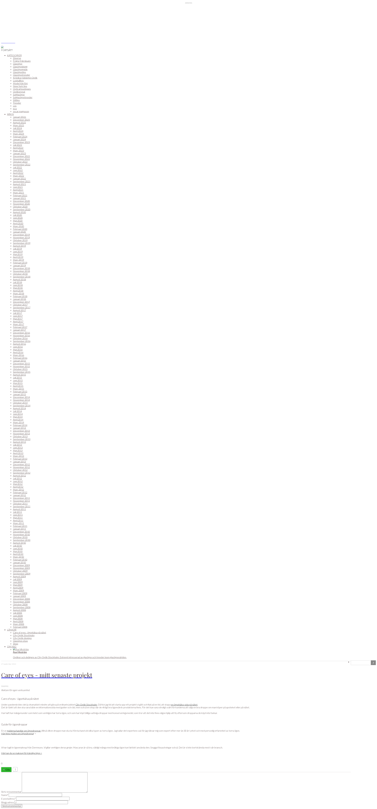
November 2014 (21, 399)
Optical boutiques (22, 88)
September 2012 (21, 472)
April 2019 (18, 257)
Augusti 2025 (19, 122)
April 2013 (18, 453)
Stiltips (16, 100)
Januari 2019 (19, 265)
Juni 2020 (18, 217)
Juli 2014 (17, 411)
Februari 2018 (20, 296)
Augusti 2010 (19, 542)
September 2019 (21, 243)
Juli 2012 (17, 478)
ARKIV (10, 114)
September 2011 (21, 506)
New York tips (20, 86)
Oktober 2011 (20, 503)
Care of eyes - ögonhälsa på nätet (29, 632)
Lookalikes (18, 80)
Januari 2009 (19, 596)
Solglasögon (19, 94)
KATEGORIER (14, 55)
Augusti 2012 (19, 475)
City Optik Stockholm (23, 635)
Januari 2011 (19, 528)
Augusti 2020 (19, 212)
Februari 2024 (20, 136)
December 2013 (21, 430)
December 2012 (21, 464)
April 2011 (18, 520)
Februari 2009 (20, 593)
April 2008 (18, 621)
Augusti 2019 (19, 245)
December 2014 (21, 397)
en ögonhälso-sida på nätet (184, 704)
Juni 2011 (18, 514)
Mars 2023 (18, 150)
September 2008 (21, 607)
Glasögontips (19, 72)
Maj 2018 (18, 287)
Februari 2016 (20, 357)
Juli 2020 (17, 215)
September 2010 (21, 540)
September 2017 (21, 307)
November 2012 (21, 467)
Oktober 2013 (20, 436)
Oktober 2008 (20, 604)
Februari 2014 (20, 425)
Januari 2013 (19, 461)
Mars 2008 (18, 624)
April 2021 (18, 189)
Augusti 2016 (19, 343)
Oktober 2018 (20, 273)
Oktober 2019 (20, 240)
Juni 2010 (18, 548)
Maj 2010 (18, 551)
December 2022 (21, 156)
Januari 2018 (19, 299)
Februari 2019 (20, 262)
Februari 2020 (20, 229)
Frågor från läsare (22, 60)
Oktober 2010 (20, 537)
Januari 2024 (19, 139)
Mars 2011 (18, 523)
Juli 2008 (17, 612)
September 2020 (21, 209)
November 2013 (21, 433)
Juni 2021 (18, 187)
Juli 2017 (17, 313)
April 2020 (18, 223)
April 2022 (18, 173)
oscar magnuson (21, 111)
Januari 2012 (19, 495)
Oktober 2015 (20, 369)
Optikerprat (19, 91)
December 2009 (21, 565)
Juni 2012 (18, 481)
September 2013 (21, 439)
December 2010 (21, 531)
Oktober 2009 (20, 570)
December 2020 (21, 201)
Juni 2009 (18, 582)
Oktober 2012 (20, 470)
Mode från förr (20, 83)
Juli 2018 (17, 282)
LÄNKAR (11, 629)
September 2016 (21, 341)
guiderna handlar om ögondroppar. (24, 730)
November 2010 (21, 534)
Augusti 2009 (19, 576)
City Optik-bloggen (22, 638)
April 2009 (18, 587)
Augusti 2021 (19, 184)
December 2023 (21, 142)
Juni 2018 (18, 285)
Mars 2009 (18, 590)
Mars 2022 (18, 175)
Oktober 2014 (20, 402)
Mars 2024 (18, 133)
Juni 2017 (18, 315)
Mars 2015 (18, 388)
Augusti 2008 (19, 610)
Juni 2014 (18, 413)
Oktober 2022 (20, 161)
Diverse (17, 58)
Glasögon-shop (20, 640)
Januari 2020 (19, 231)
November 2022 (21, 158)
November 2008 (21, 601)
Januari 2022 (19, 178)
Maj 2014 (18, 416)
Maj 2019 (18, 254)
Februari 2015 (20, 391)
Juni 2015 (18, 380)
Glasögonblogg (20, 66)
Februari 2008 (20, 626)
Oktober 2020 (20, 206)
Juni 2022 (18, 170)
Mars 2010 (18, 556)
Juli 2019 (17, 248)
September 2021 (21, 181)
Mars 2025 (18, 125)
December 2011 (21, 498)
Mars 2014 (18, 422)
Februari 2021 (20, 195)
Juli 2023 (17, 144)
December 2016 (21, 332)
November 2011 (21, 500)
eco (15, 108)
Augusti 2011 (19, 509)
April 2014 (18, 419)
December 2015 (21, 363)
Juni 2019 (18, 251)
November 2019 (21, 237)
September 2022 (21, 164)
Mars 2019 (18, 259)
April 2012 (18, 486)
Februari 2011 (20, 526)
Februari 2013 (20, 458)
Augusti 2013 (19, 441)
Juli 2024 (17, 128)
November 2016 (21, 335)
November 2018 (21, 271)
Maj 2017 (18, 318)
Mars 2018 (18, 293)
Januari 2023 (19, 153)
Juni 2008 (18, 615)
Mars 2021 (18, 192)
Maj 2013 (18, 450)
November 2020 (21, 203)
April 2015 (18, 385)
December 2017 (21, 301)
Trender (17, 102)
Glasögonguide (20, 69)
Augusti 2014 (19, 408)
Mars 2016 (18, 355)
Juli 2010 (17, 545)
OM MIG (11, 646)
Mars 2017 (18, 324)
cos (14, 105)
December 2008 (21, 598)
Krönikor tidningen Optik (25, 77)
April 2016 (18, 352)
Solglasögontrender (22, 97)
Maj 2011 (18, 517)
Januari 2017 (19, 329)
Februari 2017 (20, 327)
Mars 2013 (18, 455)
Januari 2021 (19, 198)
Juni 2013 (18, 447)
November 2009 (21, 568)
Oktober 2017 (20, 304)
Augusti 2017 (19, 310)
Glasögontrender (21, 74)
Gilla (7, 769)
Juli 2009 (17, 579)
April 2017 (18, 321)
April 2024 (18, 130)
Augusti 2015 (19, 374)
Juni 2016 (18, 346)
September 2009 (21, 573)
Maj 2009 (18, 584)
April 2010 (18, 554)
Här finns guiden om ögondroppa (17, 733)
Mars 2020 (18, 226)
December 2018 (21, 268)
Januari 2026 (19, 116)
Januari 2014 (19, 427)
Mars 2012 (18, 489)
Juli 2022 (17, 167)
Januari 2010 (19, 562)
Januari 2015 (19, 394)
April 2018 (18, 290)
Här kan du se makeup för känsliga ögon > (21, 753)
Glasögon (17, 63)
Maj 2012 (18, 484)
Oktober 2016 (20, 338)
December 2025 (21, 119)
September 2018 (21, 276)
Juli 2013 (17, 444)
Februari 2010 (20, 559)
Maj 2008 (18, 618)
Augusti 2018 (19, 279)
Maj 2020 (18, 220)
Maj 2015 (18, 383)
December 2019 (21, 234)
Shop (15, 643)
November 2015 (21, 366)
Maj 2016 (18, 349)
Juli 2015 (17, 377)
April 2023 (18, 147)
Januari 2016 (19, 360)
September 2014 (21, 405)
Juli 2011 (17, 512)
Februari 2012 (20, 492)
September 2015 (21, 371)
